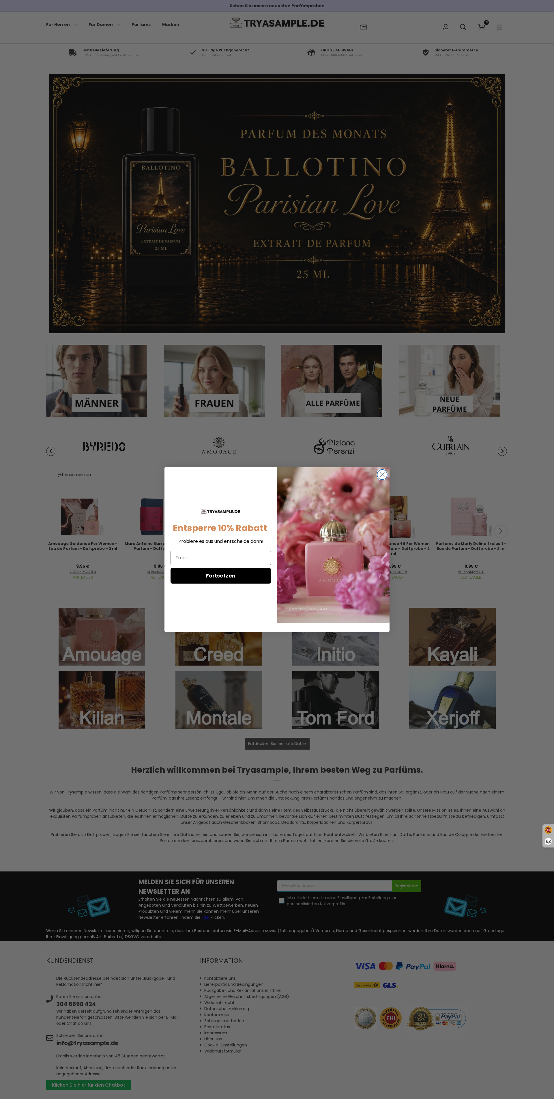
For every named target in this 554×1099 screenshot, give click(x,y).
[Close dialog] (382, 475)
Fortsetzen (220, 575)
